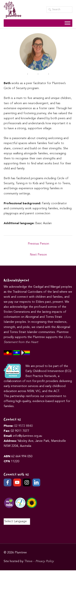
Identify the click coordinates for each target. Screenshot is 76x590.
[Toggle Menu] (67, 23)
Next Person (38, 254)
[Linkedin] (36, 482)
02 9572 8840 (23, 426)
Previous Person (38, 243)
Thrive (28, 561)
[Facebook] (7, 482)
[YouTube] (17, 482)
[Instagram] (27, 482)
